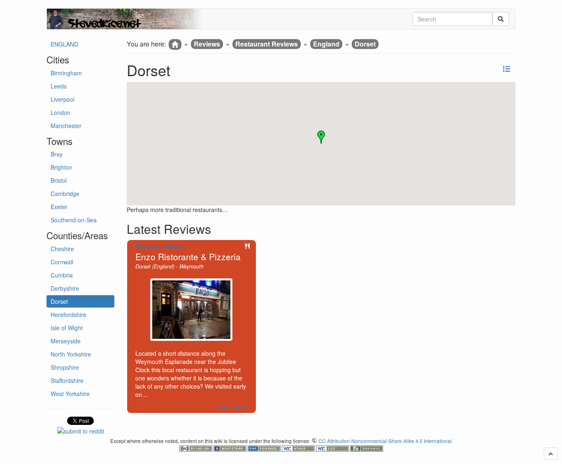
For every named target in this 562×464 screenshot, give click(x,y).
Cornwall (62, 262)
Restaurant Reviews (266, 44)
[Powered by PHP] (265, 447)
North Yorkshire (71, 354)
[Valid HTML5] (299, 447)
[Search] (500, 19)
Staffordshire (67, 380)
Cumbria (62, 275)
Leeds (59, 86)
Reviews (207, 44)
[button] (321, 137)
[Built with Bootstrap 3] (231, 447)
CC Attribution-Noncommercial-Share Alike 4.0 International (385, 440)
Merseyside (66, 341)
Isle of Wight (67, 328)
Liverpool (62, 99)
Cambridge (65, 193)
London (60, 112)
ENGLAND (64, 44)
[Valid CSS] (333, 447)
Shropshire (65, 367)
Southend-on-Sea (74, 220)
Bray (57, 154)
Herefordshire (68, 314)
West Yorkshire (70, 393)
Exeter (59, 207)
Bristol (59, 180)
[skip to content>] (551, 454)
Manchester (66, 125)
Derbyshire (65, 288)
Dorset (59, 301)
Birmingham (66, 73)
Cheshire (62, 249)
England (326, 44)
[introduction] (175, 44)
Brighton (61, 167)
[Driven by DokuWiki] (366, 447)
